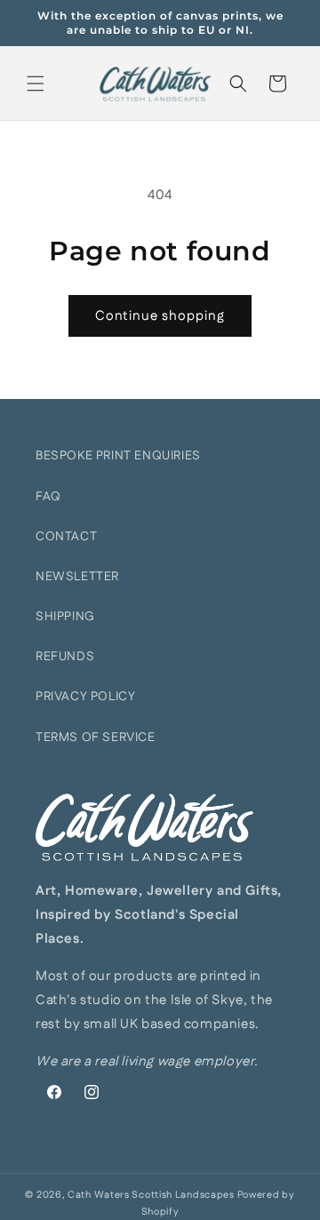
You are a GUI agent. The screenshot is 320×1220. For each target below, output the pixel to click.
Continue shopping (160, 316)
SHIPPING (65, 617)
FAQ (48, 497)
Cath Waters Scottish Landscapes (151, 1195)
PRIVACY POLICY (85, 697)
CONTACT (66, 537)
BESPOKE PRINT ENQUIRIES (118, 456)
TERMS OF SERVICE (96, 737)
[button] (35, 83)
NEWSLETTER (77, 577)
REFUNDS (65, 657)
